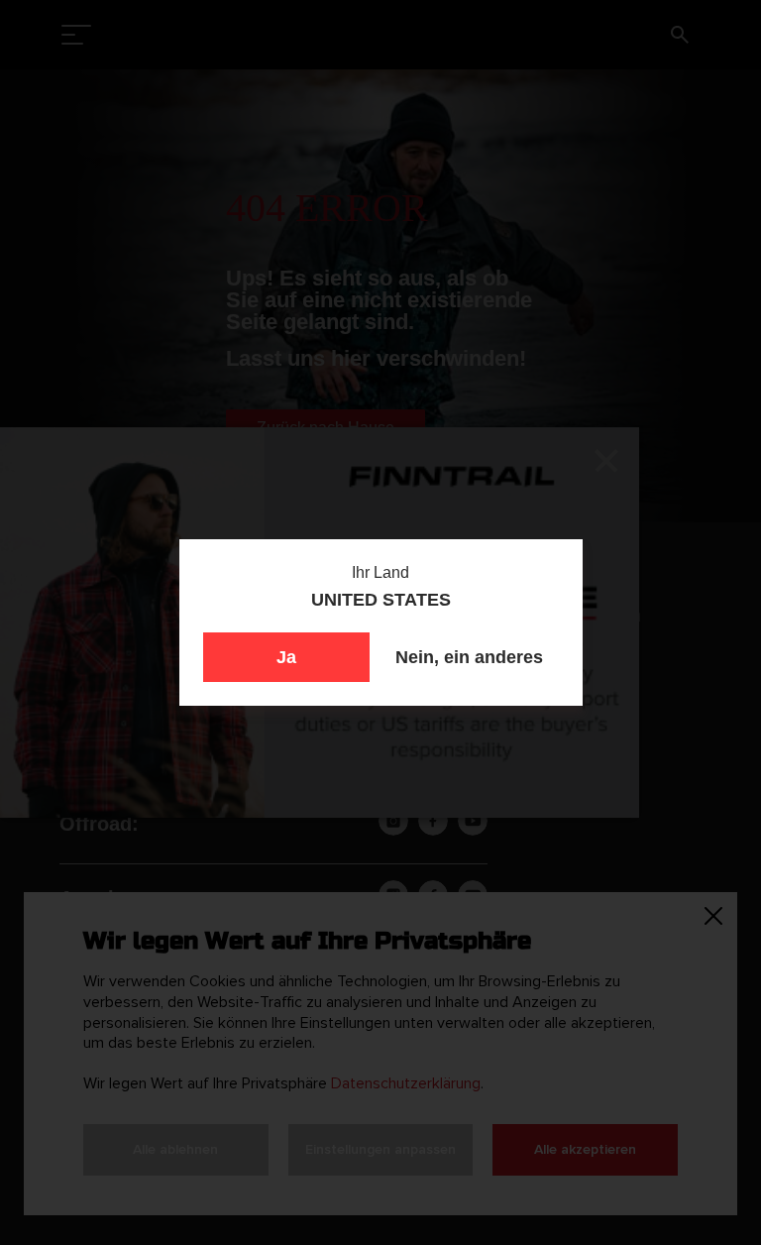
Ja (286, 657)
